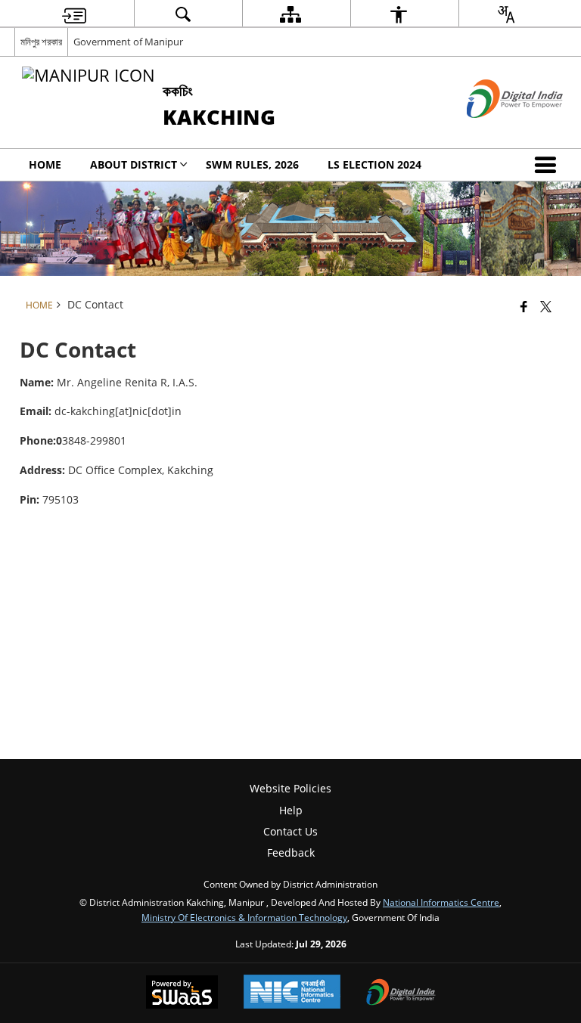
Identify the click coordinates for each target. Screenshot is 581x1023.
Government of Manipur (128, 41)
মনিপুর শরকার (41, 41)
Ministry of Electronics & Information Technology (244, 917)
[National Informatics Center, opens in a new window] (292, 993)
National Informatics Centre (441, 902)
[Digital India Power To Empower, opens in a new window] (401, 993)
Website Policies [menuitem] (290, 788)
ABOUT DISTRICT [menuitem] (133, 164)
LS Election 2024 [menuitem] (374, 164)
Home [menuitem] (45, 164)
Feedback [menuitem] (291, 852)
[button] (548, 165)
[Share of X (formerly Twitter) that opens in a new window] (545, 306)
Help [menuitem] (291, 810)
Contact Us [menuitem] (290, 831)
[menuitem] (74, 14)
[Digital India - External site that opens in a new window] (496, 130)
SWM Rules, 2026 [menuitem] (252, 164)
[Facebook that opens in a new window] (523, 306)
